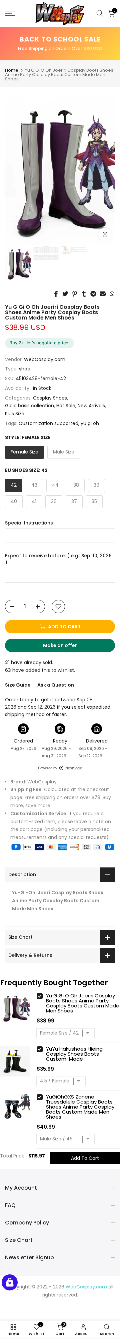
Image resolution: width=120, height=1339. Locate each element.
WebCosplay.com (44, 359)
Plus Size (14, 413)
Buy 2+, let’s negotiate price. (39, 342)
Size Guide (18, 685)
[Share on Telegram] (93, 294)
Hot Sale (65, 405)
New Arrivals (91, 405)
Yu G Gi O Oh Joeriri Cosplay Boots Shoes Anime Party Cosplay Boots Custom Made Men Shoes (82, 1003)
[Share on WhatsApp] (112, 294)
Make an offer (66, 647)
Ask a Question (55, 685)
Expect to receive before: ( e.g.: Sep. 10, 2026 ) (58, 559)
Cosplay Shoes (50, 398)
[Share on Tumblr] (84, 294)
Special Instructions (29, 523)
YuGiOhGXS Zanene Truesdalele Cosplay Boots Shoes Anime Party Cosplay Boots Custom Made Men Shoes (80, 1106)
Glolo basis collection (29, 405)
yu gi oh (90, 423)
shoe (24, 368)
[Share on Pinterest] (75, 294)
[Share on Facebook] (56, 294)
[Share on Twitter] (65, 294)
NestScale (73, 768)
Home (11, 70)
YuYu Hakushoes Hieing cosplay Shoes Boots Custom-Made (74, 1053)
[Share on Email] (103, 294)
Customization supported (48, 423)
